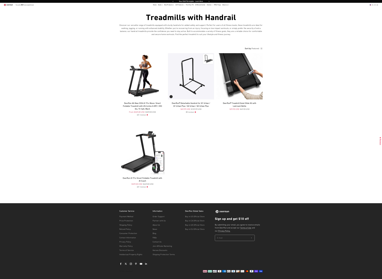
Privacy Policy (125, 242)
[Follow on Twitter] (125, 263)
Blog (154, 233)
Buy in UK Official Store (195, 225)
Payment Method (126, 216)
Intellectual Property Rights (130, 254)
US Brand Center (200, 5)
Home (155, 5)
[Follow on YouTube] (141, 263)
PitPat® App (217, 5)
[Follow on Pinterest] (136, 263)
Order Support (159, 216)
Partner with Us (159, 221)
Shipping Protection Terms (164, 254)
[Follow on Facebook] (120, 263)
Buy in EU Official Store (195, 229)
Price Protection (126, 221)
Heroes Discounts (160, 250)
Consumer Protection (128, 233)
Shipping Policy (125, 225)
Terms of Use (245, 228)
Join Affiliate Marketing (162, 246)
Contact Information (127, 237)
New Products (168, 5)
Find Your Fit (190, 5)
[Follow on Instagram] (131, 263)
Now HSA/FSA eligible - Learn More (191, 1)
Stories (209, 5)
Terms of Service (126, 250)
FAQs (155, 237)
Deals (159, 5)
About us (225, 5)
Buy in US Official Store (195, 216)
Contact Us (157, 242)
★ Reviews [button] (380, 141)
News (155, 229)
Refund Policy (125, 229)
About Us (156, 225)
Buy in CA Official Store (195, 221)
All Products (179, 5)
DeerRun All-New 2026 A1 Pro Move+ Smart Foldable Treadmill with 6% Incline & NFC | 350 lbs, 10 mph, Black (142, 106)
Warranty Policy (126, 246)
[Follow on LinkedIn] (146, 263)
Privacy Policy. (224, 231)
